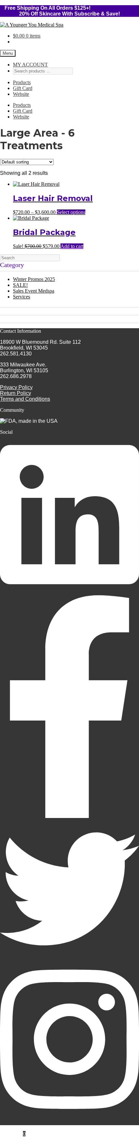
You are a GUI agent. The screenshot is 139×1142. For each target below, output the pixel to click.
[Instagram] (69, 1117)
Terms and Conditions (25, 399)
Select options (71, 212)
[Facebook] (69, 816)
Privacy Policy (16, 387)
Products (22, 82)
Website (21, 94)
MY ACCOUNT (30, 64)
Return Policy (15, 393)
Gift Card (22, 88)
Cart (19, 1133)
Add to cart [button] (71, 246)
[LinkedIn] (69, 592)
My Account (25, 1128)
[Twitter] (69, 956)
